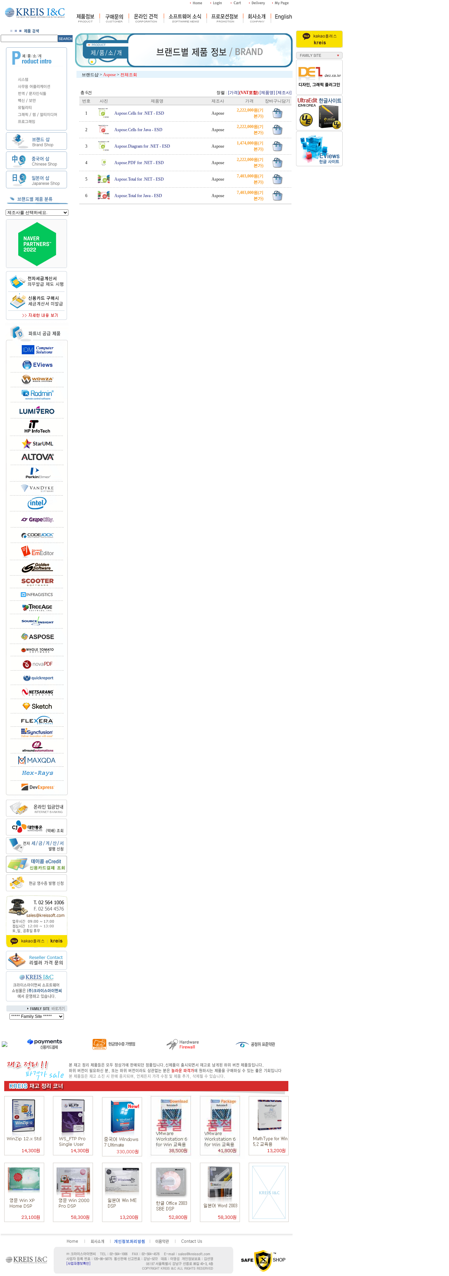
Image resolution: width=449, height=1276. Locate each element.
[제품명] (267, 92)
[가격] (243, 92)
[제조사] (283, 92)
